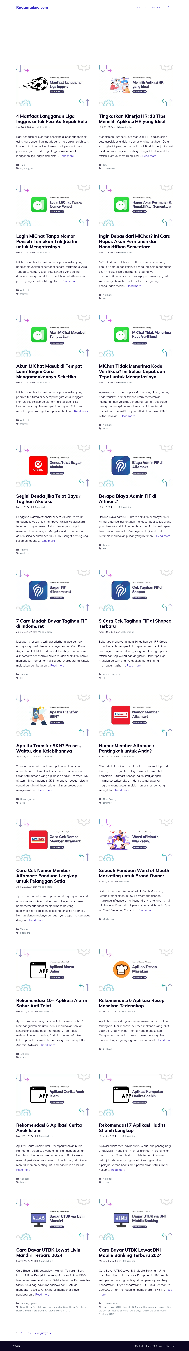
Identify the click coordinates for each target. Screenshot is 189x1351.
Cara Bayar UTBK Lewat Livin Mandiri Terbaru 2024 (48, 1252)
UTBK (69, 1310)
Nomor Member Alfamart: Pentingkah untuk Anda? (126, 748)
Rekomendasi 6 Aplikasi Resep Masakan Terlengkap (131, 1003)
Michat (23, 293)
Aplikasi (141, 7)
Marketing (108, 919)
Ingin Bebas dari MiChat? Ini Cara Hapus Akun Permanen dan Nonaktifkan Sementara (135, 241)
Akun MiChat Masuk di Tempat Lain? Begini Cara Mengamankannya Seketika (49, 371)
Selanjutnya (43, 1333)
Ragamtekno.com (32, 7)
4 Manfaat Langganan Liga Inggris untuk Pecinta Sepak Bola (51, 118)
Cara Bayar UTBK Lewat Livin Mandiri (41, 1306)
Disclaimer (171, 1346)
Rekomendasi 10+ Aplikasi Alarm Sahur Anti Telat (51, 1003)
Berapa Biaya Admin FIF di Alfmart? (127, 498)
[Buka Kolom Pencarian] (169, 7)
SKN (22, 802)
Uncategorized (28, 799)
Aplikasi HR (109, 168)
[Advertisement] (94, 37)
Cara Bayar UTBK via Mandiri (48, 1310)
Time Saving (109, 799)
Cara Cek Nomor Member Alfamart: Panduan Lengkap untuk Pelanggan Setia (46, 876)
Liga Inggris (26, 168)
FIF (104, 548)
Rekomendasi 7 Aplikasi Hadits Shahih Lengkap (132, 1127)
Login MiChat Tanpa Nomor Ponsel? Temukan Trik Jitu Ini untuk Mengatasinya (46, 241)
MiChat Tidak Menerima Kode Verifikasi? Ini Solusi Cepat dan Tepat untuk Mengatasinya (132, 371)
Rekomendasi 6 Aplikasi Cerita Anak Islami (49, 1127)
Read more (67, 156)
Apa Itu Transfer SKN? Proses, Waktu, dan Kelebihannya (48, 748)
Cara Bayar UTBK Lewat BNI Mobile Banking (127, 1306)
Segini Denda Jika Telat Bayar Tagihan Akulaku (48, 498)
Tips (22, 164)
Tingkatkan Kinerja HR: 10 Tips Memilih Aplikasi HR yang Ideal (132, 118)
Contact (139, 1346)
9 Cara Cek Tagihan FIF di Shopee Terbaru (135, 623)
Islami (23, 1057)
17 (30, 1333)
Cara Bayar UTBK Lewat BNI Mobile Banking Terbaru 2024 (130, 1252)
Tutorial (157, 7)
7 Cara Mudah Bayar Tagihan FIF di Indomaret (51, 623)
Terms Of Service (154, 1346)
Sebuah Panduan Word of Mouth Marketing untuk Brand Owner (134, 873)
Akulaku (24, 553)
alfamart (107, 802)
